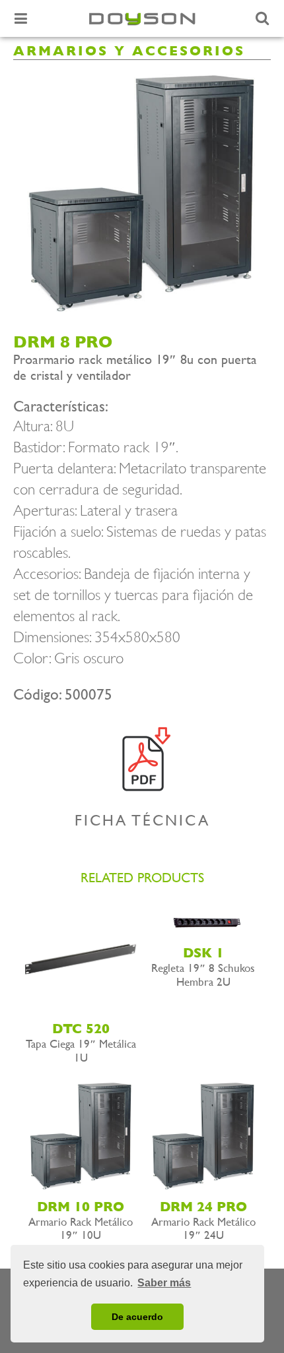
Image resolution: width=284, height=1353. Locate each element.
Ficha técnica (142, 820)
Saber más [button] (164, 1282)
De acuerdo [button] (137, 1316)
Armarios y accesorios (129, 51)
